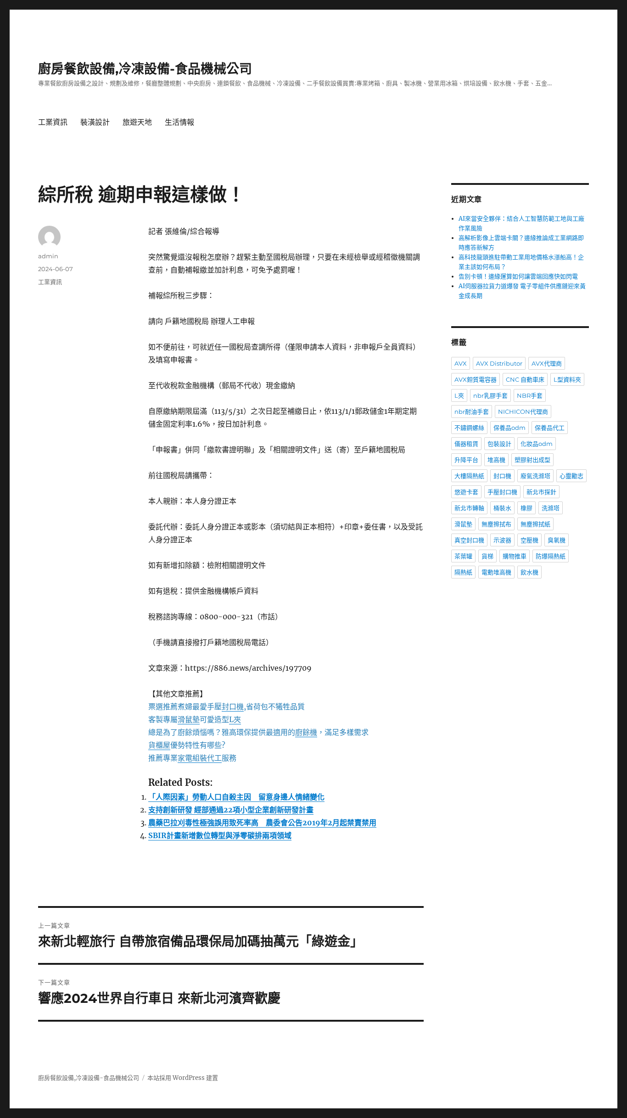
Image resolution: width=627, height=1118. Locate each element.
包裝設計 (499, 443)
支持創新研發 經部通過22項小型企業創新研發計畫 (231, 809)
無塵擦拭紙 (535, 524)
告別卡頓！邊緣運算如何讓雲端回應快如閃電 (518, 276)
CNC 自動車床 (525, 379)
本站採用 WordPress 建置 (182, 1078)
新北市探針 (541, 491)
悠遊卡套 (466, 491)
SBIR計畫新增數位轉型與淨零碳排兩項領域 (219, 835)
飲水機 (529, 572)
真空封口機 (469, 540)
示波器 (502, 540)
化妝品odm (537, 443)
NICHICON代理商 (523, 411)
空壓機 (529, 540)
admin (48, 256)
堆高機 (496, 459)
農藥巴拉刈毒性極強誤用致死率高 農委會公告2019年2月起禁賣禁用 (262, 822)
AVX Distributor (499, 363)
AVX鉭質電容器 (475, 379)
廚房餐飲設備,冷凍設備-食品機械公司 (145, 69)
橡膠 (526, 508)
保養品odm (509, 427)
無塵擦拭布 (496, 524)
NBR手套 (530, 395)
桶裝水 (502, 508)
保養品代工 (550, 427)
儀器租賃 (466, 443)
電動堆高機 (496, 572)
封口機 (502, 475)
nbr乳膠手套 (490, 395)
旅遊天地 (137, 122)
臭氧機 (556, 540)
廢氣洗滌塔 (535, 475)
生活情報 (179, 122)
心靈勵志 (571, 475)
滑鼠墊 (463, 524)
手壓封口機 (502, 491)
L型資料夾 (567, 379)
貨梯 (487, 556)
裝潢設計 (95, 122)
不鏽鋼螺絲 (469, 427)
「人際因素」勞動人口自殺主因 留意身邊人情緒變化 (236, 796)
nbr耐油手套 (471, 411)
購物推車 (514, 556)
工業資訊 (52, 122)
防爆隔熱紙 (550, 556)
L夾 (459, 395)
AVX (460, 363)
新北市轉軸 (469, 508)
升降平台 (466, 459)
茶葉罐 (463, 556)
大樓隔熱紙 (469, 475)
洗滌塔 (551, 508)
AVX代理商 (547, 363)
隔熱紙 (463, 572)
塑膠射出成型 (532, 459)
